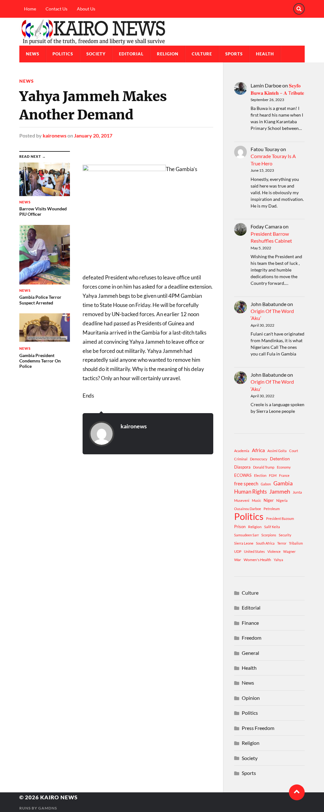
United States (254, 551)
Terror (281, 543)
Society (96, 53)
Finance (250, 623)
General (250, 653)
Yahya (278, 560)
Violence (274, 551)
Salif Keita (272, 527)
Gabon (266, 484)
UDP (237, 551)
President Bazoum (280, 518)
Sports (234, 53)
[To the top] (297, 792)
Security (285, 535)
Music (256, 500)
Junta (297, 492)
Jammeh (279, 491)
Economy (284, 467)
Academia (241, 451)
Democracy (258, 459)
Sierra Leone (243, 543)
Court (293, 451)
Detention (280, 458)
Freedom (251, 638)
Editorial (131, 53)
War (237, 559)
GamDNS (47, 808)
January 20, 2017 (93, 135)
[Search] (299, 9)
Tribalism (296, 543)
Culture (202, 53)
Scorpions (268, 535)
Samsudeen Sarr (246, 535)
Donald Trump (263, 467)
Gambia (283, 483)
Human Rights (250, 491)
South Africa (265, 543)
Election (260, 475)
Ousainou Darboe (247, 509)
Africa (258, 450)
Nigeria (282, 500)
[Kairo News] (161, 31)
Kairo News (59, 797)
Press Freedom (258, 728)
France (284, 475)
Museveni (241, 500)
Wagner (289, 551)
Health (265, 53)
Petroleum (272, 509)
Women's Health (257, 559)
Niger (269, 500)
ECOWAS (243, 475)
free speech (246, 483)
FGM (273, 475)
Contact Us (56, 8)
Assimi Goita (277, 451)
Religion (167, 53)
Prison (240, 526)
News (32, 53)
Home (30, 8)
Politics (63, 53)
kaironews (54, 135)
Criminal (240, 459)
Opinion (251, 698)
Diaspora (242, 467)
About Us (86, 8)
